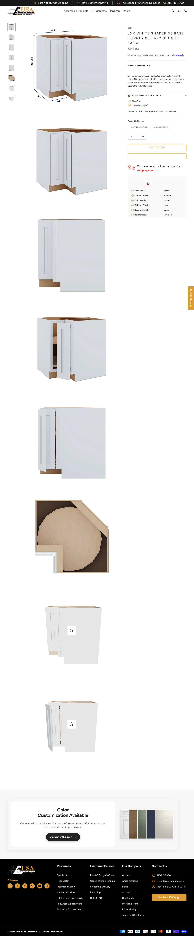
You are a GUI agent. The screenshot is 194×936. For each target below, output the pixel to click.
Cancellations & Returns (102, 880)
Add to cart (157, 147)
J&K (130, 28)
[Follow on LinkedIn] (47, 886)
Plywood (168, 215)
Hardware (115, 10)
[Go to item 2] (11, 37)
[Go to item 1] (11, 27)
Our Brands (128, 898)
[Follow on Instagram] (24, 886)
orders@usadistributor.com (170, 881)
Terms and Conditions (133, 915)
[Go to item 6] (11, 78)
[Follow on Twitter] (17, 886)
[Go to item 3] (11, 47)
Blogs (125, 886)
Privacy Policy (129, 909)
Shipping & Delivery (100, 886)
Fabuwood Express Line (69, 909)
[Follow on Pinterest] (32, 886)
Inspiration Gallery (66, 886)
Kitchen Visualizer (66, 892)
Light (166, 205)
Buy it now (157, 156)
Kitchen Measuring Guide (70, 898)
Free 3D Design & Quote (102, 875)
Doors (126, 10)
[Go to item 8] (11, 99)
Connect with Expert (63, 836)
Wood (166, 210)
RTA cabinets (99, 10)
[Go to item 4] (11, 58)
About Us (126, 875)
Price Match (63, 880)
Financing (95, 892)
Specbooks (62, 875)
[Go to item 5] (11, 68)
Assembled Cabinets (76, 10)
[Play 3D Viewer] (71, 630)
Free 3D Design (191, 298)
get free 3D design (169, 897)
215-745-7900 (164, 875)
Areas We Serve (130, 880)
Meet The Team (130, 903)
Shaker (167, 190)
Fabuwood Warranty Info (69, 903)
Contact (126, 892)
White (166, 200)
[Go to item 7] (11, 88)
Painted (167, 195)
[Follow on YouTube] (39, 886)
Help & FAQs (96, 898)
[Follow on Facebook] (10, 886)
